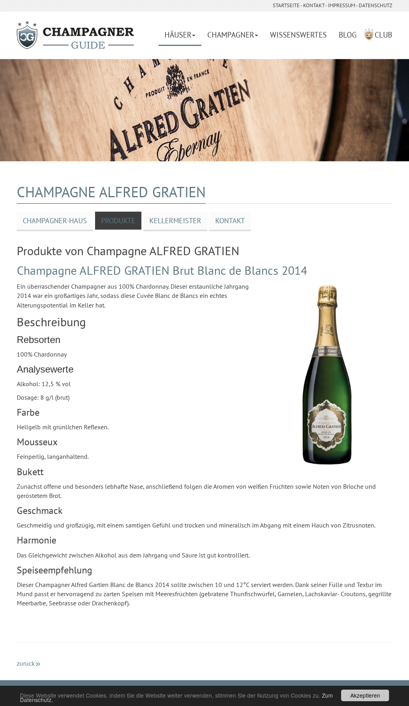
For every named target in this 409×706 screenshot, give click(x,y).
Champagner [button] (230, 35)
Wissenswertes (298, 35)
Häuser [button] (178, 35)
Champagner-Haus (55, 220)
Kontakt (313, 5)
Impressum (341, 5)
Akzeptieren (365, 695)
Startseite (286, 5)
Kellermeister (175, 220)
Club (383, 35)
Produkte (118, 220)
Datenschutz (375, 5)
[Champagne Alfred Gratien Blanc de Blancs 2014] (326, 374)
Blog (348, 35)
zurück (26, 663)
